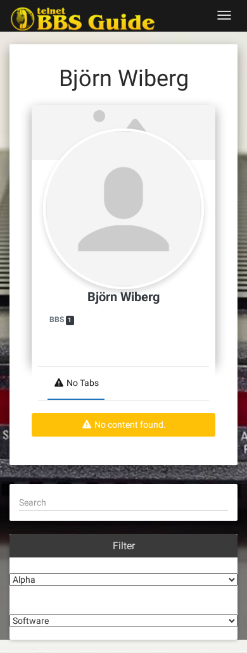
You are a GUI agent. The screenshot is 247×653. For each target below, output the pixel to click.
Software (123, 605)
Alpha (124, 564)
